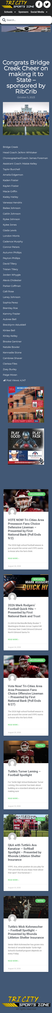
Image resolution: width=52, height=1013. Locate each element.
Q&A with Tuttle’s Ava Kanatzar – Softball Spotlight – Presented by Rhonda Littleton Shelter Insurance (24, 889)
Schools (8, 12)
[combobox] (26, 20)
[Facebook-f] (39, 4)
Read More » (13, 595)
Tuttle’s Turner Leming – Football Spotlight (24, 809)
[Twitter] (47, 4)
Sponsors (23, 12)
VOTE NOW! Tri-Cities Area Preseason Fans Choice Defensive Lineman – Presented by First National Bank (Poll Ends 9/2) (26, 565)
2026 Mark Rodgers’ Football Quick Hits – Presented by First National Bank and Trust (24, 647)
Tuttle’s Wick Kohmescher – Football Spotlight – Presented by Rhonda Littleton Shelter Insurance (26, 968)
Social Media (37, 12)
